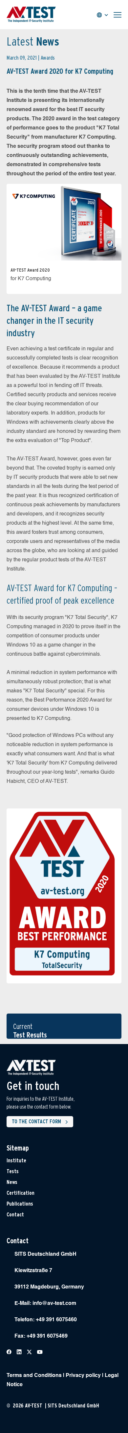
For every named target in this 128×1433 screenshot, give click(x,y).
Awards (48, 58)
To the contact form (36, 1121)
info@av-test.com (54, 1303)
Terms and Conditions (34, 1375)
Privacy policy (83, 1375)
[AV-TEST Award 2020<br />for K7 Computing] (64, 221)
